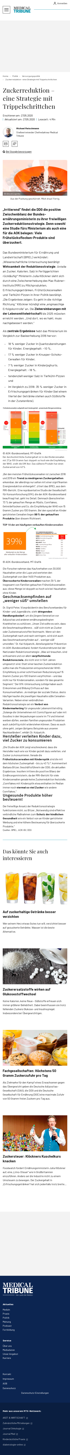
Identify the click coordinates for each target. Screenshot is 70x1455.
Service (7, 1340)
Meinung (7, 1321)
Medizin (6, 1309)
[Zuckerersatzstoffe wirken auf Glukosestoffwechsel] (35, 966)
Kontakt (7, 1374)
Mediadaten (9, 1349)
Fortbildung (9, 1329)
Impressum (8, 1378)
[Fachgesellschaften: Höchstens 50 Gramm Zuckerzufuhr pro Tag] (35, 1048)
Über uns (7, 1345)
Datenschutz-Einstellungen (35, 1392)
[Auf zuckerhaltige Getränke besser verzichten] (35, 889)
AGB (5, 1383)
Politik (6, 1317)
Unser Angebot (10, 1353)
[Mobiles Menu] (6, 9)
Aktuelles (8, 1304)
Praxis (6, 1313)
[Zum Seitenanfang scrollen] (64, 1449)
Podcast (7, 1325)
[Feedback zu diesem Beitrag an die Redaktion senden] (15, 144)
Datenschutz (9, 1388)
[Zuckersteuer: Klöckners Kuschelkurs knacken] (35, 1133)
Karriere (7, 1357)
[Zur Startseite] (22, 9)
